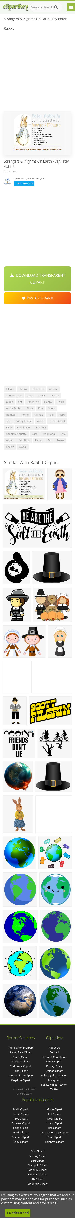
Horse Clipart (54, 1123)
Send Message (24, 183)
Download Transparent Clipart (39, 279)
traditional (49, 434)
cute (29, 395)
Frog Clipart (21, 1118)
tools (60, 402)
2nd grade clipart (20, 1066)
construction (14, 395)
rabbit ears (23, 427)
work (9, 440)
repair (10, 447)
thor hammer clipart (20, 1047)
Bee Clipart (54, 1128)
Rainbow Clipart (54, 1142)
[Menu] (71, 7)
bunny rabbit (24, 421)
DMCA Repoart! (39, 298)
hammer (41, 427)
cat (20, 402)
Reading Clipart (38, 1156)
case (34, 434)
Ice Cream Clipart (37, 1174)
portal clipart (20, 1071)
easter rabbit (57, 421)
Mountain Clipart (37, 1184)
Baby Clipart (20, 1142)
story (30, 408)
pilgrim (10, 389)
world (40, 421)
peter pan (33, 402)
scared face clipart (20, 1052)
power (60, 440)
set (49, 440)
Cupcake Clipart (20, 1123)
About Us (54, 1047)
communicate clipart (20, 1075)
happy (48, 402)
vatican (42, 395)
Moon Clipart (54, 1109)
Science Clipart (20, 1137)
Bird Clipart (37, 1160)
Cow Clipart (37, 1151)
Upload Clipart (54, 1071)
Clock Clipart (54, 1118)
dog (40, 408)
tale (8, 421)
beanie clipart (20, 1057)
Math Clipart (20, 1109)
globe (9, 402)
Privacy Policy (54, 1066)
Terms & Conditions (54, 1057)
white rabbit (13, 408)
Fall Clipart (54, 1114)
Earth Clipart (20, 1128)
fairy (9, 427)
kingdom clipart (20, 1080)
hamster (11, 414)
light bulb (24, 440)
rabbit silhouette (16, 434)
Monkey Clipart (37, 1170)
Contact (54, 1052)
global (22, 447)
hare (62, 414)
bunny (23, 389)
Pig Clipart (38, 1179)
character (38, 389)
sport (51, 408)
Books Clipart (21, 1114)
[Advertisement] (37, 72)
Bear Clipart (54, 1137)
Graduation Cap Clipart (54, 1132)
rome (25, 414)
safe (63, 434)
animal (53, 389)
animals (38, 414)
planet (38, 440)
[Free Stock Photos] (15, 6)
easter (55, 395)
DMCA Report (54, 1061)
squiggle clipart (20, 1061)
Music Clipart (20, 1132)
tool (51, 414)
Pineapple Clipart (37, 1165)
